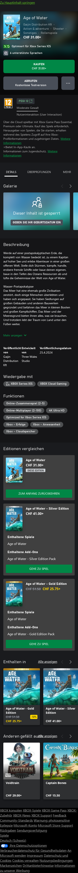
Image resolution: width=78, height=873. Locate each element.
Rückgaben (8, 830)
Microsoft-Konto (25, 825)
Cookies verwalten (25, 860)
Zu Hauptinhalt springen (17, 2)
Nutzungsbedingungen (56, 860)
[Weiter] (70, 186)
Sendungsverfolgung (32, 830)
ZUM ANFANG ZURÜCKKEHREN (39, 493)
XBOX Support (41, 815)
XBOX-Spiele (32, 810)
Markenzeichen (11, 865)
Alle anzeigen (47, 661)
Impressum (35, 855)
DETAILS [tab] (11, 172)
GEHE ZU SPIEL (39, 569)
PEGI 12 (23, 101)
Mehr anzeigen (12, 335)
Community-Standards (16, 820)
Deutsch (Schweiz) (13, 840)
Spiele (4, 835)
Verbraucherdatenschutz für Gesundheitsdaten (33, 850)
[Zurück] (62, 186)
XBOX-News (22, 815)
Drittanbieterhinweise (38, 865)
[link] (21, 696)
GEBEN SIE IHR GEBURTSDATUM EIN (37, 222)
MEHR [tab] (67, 172)
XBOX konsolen (11, 810)
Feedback (59, 815)
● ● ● (68, 83)
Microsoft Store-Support (55, 825)
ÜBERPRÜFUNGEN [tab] (39, 172)
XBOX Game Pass (54, 810)
